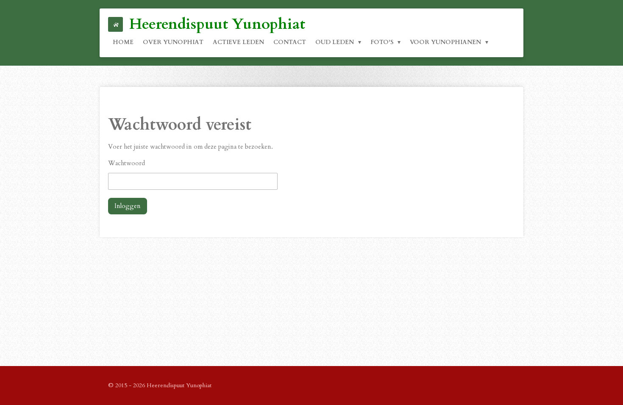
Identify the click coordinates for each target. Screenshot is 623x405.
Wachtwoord (126, 163)
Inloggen (127, 206)
